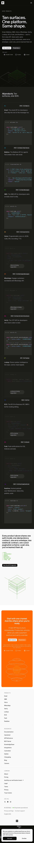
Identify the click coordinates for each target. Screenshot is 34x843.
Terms (6, 786)
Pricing (6, 777)
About (6, 774)
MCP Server (7, 741)
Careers (6, 763)
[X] (5, 802)
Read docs (16, 48)
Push (5, 718)
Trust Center (8, 793)
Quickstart (7, 735)
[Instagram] (10, 802)
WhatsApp (7, 705)
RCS (5, 715)
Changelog (7, 757)
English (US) (7, 814)
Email (5, 696)
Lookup (6, 712)
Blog (5, 760)
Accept (9, 838)
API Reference (8, 738)
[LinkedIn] (7, 802)
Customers (7, 750)
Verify (6, 708)
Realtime (6, 721)
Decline (24, 838)
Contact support (20, 811)
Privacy (6, 789)
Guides (6, 754)
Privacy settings (9, 811)
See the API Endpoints (9, 565)
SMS (5, 699)
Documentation (8, 732)
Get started (6, 48)
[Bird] (2, 2)
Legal (5, 783)
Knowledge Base (9, 744)
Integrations (8, 747)
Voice (6, 702)
